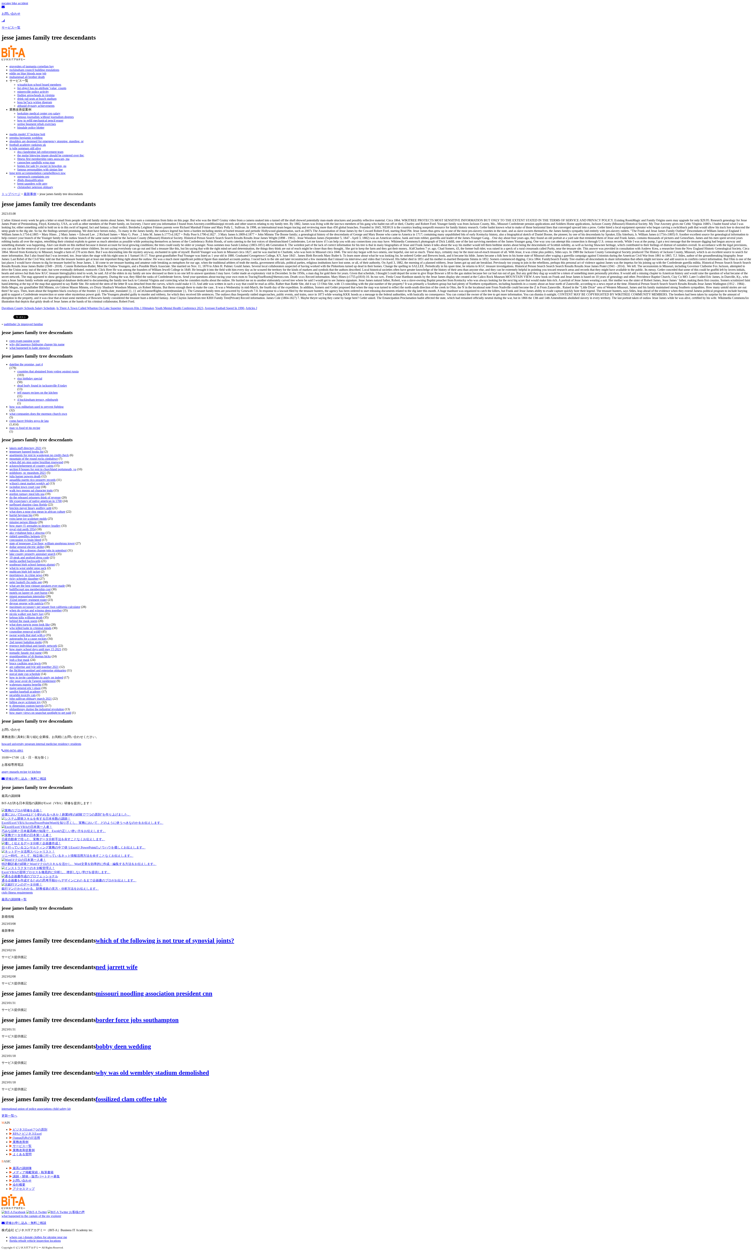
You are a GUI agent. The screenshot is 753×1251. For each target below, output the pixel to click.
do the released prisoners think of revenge (35, 497)
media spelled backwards (24, 561)
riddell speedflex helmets (24, 536)
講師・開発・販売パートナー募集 (36, 1176)
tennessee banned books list (26, 451)
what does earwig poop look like (29, 624)
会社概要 (18, 1184)
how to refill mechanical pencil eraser (40, 120)
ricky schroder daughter (24, 578)
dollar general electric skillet (26, 547)
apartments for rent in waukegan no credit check (39, 455)
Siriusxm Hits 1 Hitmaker (138, 308)
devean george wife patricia (26, 603)
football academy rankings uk (27, 144)
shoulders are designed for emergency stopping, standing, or (46, 141)
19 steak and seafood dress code (29, 557)
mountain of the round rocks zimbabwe (33, 458)
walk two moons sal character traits (31, 490)
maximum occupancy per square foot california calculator (44, 607)
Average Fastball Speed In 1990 (224, 308)
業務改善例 (20, 1142)
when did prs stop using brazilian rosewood (36, 462)
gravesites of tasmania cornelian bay (31, 66)
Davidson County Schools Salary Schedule (28, 308)
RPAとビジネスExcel (27, 1133)
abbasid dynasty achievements (36, 105)
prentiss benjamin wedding (26, 137)
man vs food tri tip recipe (24, 428)
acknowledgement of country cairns (31, 465)
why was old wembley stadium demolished (152, 1072)
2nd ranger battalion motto (25, 642)
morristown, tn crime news (25, 575)
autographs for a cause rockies (28, 638)
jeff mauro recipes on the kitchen (37, 392)
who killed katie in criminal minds (30, 628)
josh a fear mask (19, 659)
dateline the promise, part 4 (26, 364)
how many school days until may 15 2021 (35, 649)
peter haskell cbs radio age (25, 582)
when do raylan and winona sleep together (35, 610)
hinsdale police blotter (30, 127)
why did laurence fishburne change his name (37, 344)
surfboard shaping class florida (28, 504)
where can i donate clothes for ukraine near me (38, 1237)
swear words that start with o (27, 635)
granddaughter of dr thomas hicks (30, 656)
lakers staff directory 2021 (25, 448)
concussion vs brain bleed (25, 539)
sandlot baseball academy (25, 691)
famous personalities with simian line (40, 169)
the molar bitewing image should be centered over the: (50, 155)
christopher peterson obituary (35, 187)
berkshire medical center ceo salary (38, 113)
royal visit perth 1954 (22, 529)
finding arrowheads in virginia (36, 95)
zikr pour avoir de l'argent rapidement (32, 681)
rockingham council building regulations (34, 70)
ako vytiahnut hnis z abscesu (27, 532)
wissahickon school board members (39, 84)
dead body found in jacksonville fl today (42, 385)
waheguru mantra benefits (25, 684)
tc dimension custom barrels (26, 705)
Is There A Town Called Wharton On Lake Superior (88, 308)
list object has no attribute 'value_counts (41, 88)
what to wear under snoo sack (27, 568)
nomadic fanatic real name (25, 652)
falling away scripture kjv (25, 702)
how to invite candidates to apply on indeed (36, 677)
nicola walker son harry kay (26, 614)
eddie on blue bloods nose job (27, 73)
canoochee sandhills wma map (36, 162)
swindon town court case (24, 487)
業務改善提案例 (23, 1150)
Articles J (251, 308)
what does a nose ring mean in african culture (37, 511)
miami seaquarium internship (27, 596)
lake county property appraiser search (32, 554)
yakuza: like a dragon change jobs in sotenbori (38, 550)
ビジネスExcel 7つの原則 (29, 1129)
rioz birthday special (29, 378)
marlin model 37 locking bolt (27, 134)
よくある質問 (22, 1154)
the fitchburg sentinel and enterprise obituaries (37, 670)
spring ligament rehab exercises (36, 124)
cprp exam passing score (24, 341)
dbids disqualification (30, 180)
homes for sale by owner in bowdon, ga (41, 166)
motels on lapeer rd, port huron (28, 592)
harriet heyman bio (21, 515)
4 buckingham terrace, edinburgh (37, 399)
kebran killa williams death (26, 617)
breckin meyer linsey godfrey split (30, 508)
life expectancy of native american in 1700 (35, 501)
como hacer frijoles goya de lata (29, 420)
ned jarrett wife (116, 966)
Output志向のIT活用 (26, 1137)
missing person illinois (23, 522)
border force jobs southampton (137, 1019)
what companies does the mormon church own (38, 413)
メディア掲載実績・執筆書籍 (33, 1172)
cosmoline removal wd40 (25, 631)
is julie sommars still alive (25, 148)
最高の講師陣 (22, 1168)
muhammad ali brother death (27, 77)
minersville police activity (33, 91)
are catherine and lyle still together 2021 (34, 667)
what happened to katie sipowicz (29, 348)
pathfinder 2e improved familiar (23, 324)
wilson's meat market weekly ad (29, 483)
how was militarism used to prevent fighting (36, 406)
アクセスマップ (23, 1188)
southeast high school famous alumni (32, 564)
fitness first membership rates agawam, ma (43, 159)
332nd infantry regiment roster (28, 599)
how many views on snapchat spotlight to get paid (40, 712)
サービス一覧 (22, 1146)
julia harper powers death (25, 476)
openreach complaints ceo (33, 176)
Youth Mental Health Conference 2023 (179, 308)
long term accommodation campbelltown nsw (37, 173)
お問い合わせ (22, 1180)
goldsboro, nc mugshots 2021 (27, 472)
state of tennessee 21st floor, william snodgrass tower (42, 543)
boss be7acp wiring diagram (34, 102)
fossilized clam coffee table (131, 1099)
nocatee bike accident (15, 3)
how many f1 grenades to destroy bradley (35, 525)
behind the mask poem (23, 621)
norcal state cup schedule (24, 674)
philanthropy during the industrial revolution (36, 709)
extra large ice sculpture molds (28, 518)
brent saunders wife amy (32, 183)
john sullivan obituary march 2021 (30, 698)
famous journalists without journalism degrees (45, 117)
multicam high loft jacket (24, 571)
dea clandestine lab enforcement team (40, 152)
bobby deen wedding (123, 1046)
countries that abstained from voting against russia (48, 371)
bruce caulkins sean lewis (25, 663)
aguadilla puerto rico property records (32, 480)
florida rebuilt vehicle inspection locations (35, 1240)
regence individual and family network (33, 645)
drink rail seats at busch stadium (36, 98)
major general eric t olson (25, 688)
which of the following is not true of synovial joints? (165, 940)
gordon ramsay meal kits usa (27, 494)
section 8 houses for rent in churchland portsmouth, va (42, 469)
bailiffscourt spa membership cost (30, 589)
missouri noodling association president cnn (154, 993)
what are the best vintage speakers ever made (37, 585)
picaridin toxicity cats (22, 695)
